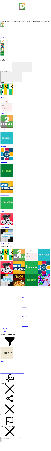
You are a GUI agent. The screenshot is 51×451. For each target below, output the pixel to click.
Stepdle (2, 211)
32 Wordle (3, 146)
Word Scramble (4, 195)
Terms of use (5, 330)
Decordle (2, 178)
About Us (2, 373)
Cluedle (2, 361)
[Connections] (2, 47)
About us (5, 328)
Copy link (2, 415)
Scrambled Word (4, 227)
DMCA (10, 373)
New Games (24, 316)
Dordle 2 (2, 129)
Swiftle (2, 113)
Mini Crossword (4, 243)
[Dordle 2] (2, 51)
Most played (24, 307)
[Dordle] (2, 43)
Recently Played (25, 326)
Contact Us (6, 373)
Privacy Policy (15, 373)
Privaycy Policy (6, 329)
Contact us (5, 331)
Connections (3, 162)
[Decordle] (2, 55)
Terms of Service (21, 373)
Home (23, 297)
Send (2, 440)
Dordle (2, 97)
